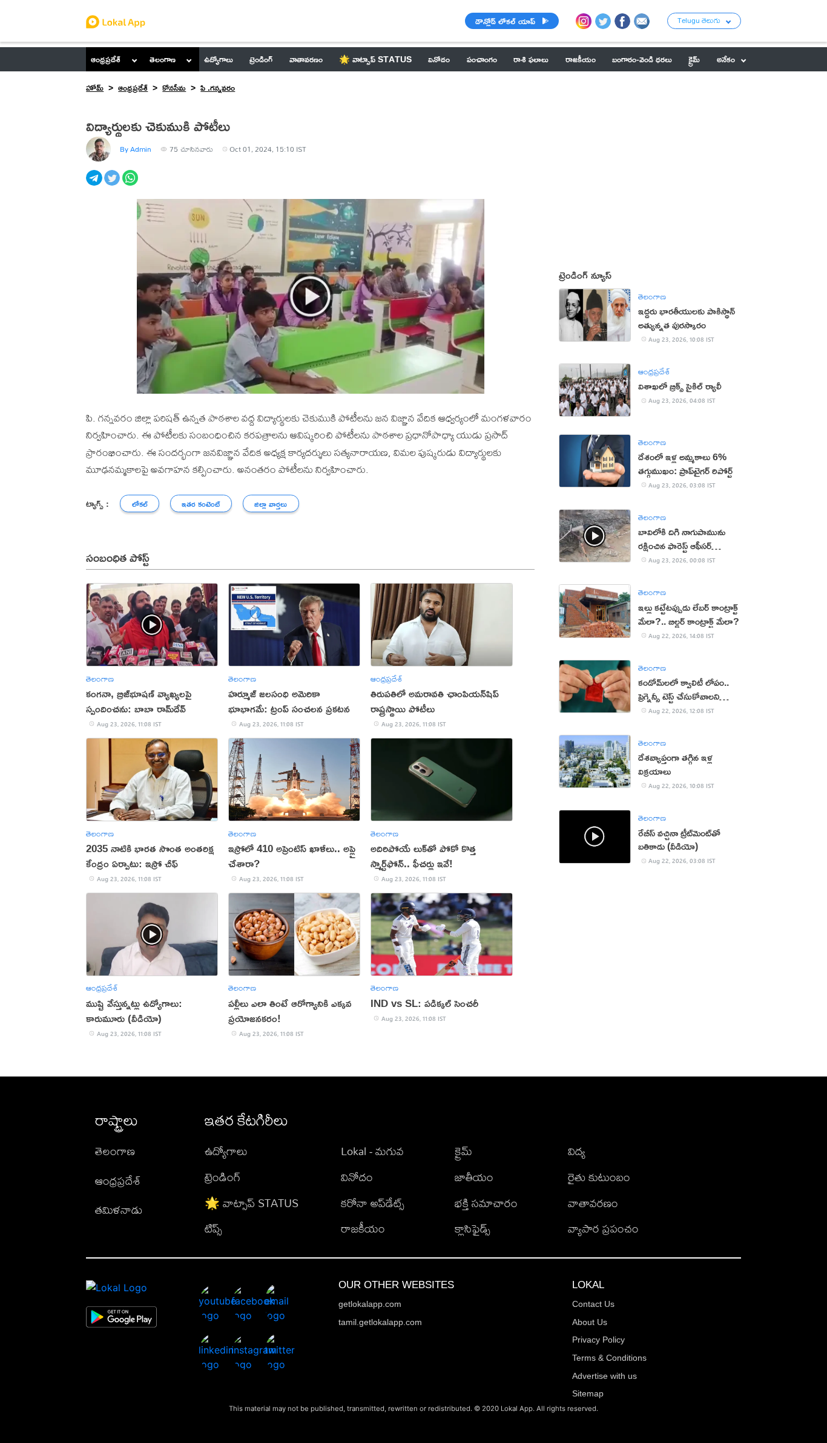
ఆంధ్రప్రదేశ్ (105, 59)
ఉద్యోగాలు (226, 1151)
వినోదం (357, 1177)
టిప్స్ (213, 1228)
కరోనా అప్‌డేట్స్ (372, 1203)
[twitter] (113, 184)
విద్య (576, 1151)
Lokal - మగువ (372, 1151)
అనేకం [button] (726, 59)
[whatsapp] (131, 184)
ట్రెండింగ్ (222, 1177)
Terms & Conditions (609, 1358)
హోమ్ (95, 87)
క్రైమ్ (463, 1151)
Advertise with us (604, 1376)
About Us (589, 1322)
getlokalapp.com (369, 1304)
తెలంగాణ (163, 59)
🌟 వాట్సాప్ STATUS (251, 1203)
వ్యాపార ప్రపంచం (603, 1228)
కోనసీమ (174, 87)
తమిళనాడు (118, 1210)
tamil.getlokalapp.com (380, 1322)
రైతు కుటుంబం (599, 1177)
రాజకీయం (363, 1228)
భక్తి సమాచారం (486, 1203)
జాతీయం (474, 1177)
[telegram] (95, 184)
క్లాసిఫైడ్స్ (472, 1228)
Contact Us (593, 1304)
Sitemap (588, 1393)
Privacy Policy (598, 1339)
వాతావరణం (593, 1203)
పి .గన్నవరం (217, 87)
